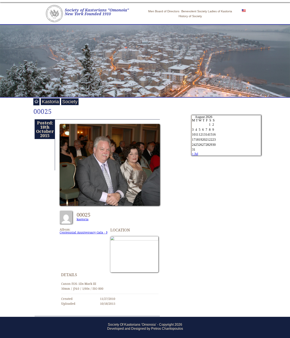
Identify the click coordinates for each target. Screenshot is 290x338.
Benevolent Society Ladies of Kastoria (206, 11)
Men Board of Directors (163, 11)
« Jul (195, 154)
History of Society (190, 16)
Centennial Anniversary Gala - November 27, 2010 (97, 232)
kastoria (83, 219)
